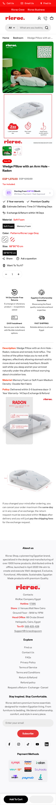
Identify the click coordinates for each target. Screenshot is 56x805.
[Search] (47, 28)
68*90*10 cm (10, 253)
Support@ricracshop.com (28, 630)
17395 (32, 603)
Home (5, 37)
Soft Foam (9, 226)
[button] (41, 799)
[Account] (39, 18)
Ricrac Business (36, 9)
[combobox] (28, 27)
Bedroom (18, 37)
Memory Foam (24, 226)
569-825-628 (32, 626)
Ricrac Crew (18, 9)
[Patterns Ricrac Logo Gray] (4, 239)
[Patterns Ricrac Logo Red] (12, 239)
